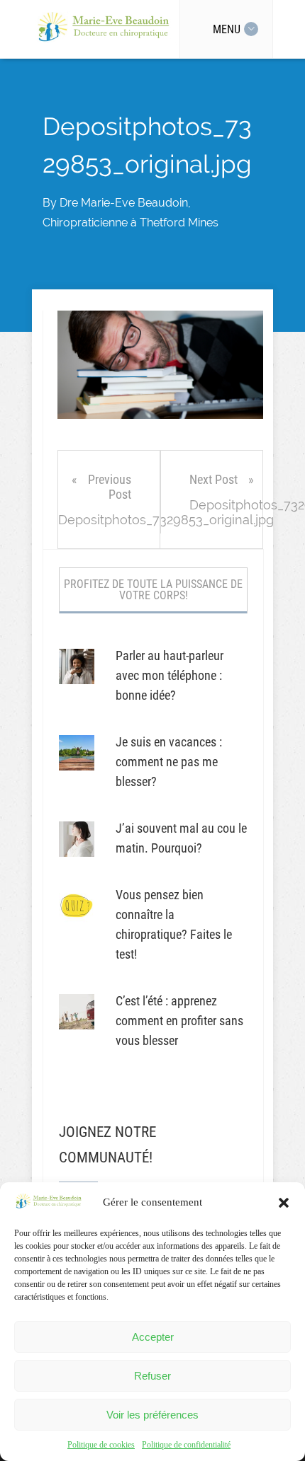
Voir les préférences (152, 1415)
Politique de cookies (101, 1445)
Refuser (152, 1376)
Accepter (153, 1337)
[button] (284, 1203)
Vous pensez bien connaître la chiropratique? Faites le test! (174, 924)
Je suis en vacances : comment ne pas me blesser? (169, 761)
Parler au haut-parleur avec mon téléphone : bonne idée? (169, 675)
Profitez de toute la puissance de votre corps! (153, 589)
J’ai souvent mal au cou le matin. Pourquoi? (181, 838)
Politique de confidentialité (186, 1445)
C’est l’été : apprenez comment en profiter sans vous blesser (179, 1020)
